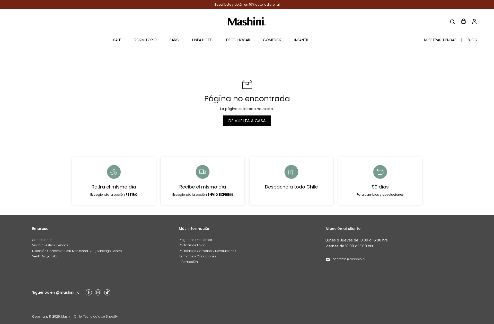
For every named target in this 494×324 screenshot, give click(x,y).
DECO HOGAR (238, 39)
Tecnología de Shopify (100, 316)
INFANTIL (301, 39)
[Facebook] (89, 292)
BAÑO (174, 39)
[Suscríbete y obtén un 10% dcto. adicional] (247, 4)
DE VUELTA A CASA (247, 121)
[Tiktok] (107, 292)
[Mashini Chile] (247, 21)
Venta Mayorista (44, 256)
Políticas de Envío (192, 245)
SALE (117, 39)
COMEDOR (272, 39)
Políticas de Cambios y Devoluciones (207, 251)
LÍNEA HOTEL (202, 39)
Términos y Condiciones (197, 256)
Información (188, 261)
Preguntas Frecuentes (195, 240)
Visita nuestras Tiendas (50, 245)
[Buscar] (452, 21)
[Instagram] (98, 292)
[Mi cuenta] (474, 21)
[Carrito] (463, 21)
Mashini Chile (71, 316)
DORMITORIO (145, 39)
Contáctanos (42, 240)
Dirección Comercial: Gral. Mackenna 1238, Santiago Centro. (77, 251)
